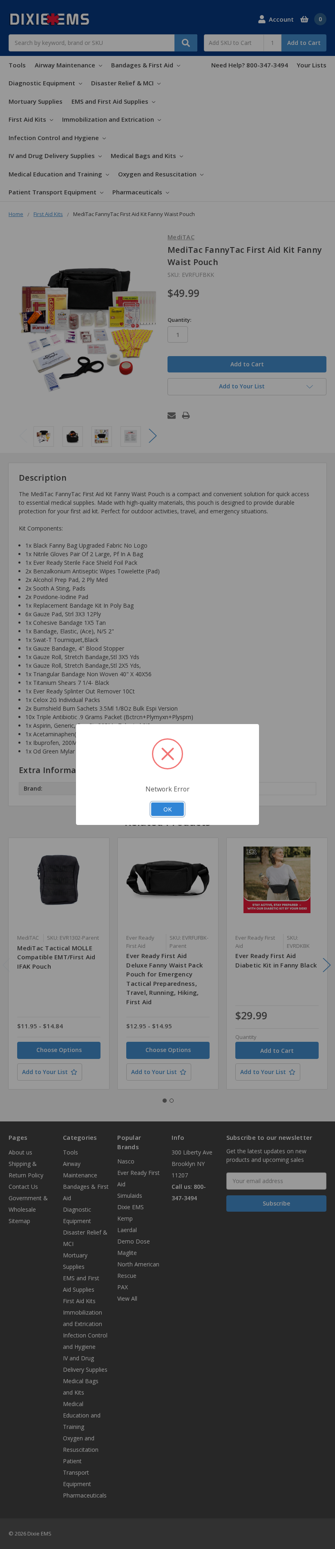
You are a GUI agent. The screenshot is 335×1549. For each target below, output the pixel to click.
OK (167, 809)
